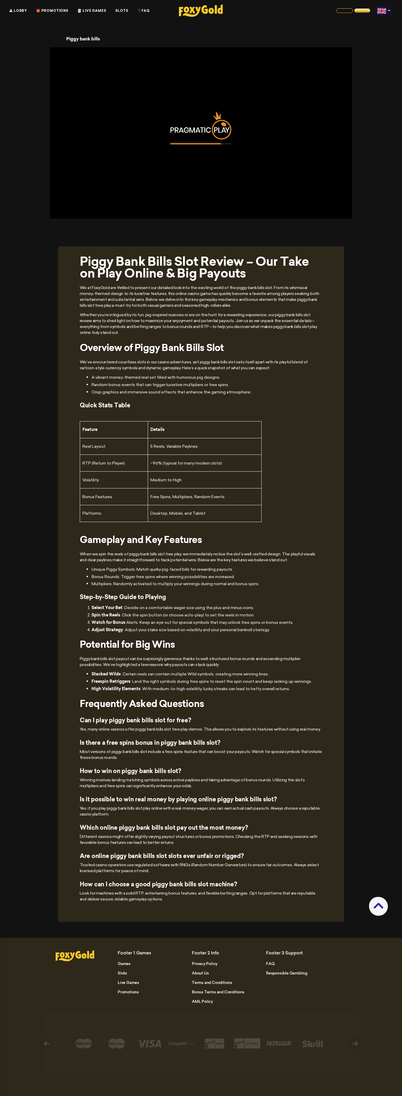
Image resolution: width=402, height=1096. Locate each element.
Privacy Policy (204, 963)
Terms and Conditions (212, 982)
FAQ (270, 963)
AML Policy (202, 1001)
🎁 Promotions (52, 10)
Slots (121, 10)
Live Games (128, 982)
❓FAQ (143, 10)
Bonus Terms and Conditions (218, 992)
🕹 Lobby (18, 10)
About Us (200, 973)
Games (124, 963)
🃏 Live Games (91, 10)
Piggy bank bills (83, 39)
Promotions (128, 992)
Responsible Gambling (286, 973)
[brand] (344, 10)
